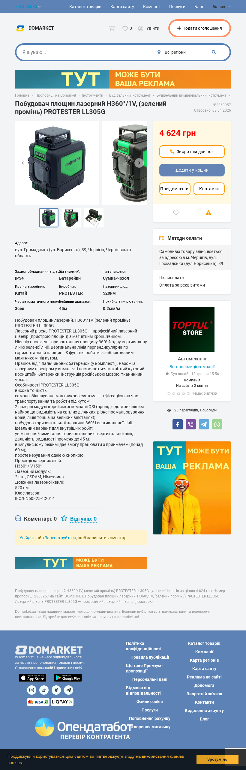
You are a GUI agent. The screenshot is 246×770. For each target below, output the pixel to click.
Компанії (151, 6)
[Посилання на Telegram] (68, 690)
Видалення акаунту (204, 710)
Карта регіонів (204, 660)
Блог (199, 6)
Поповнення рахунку (149, 718)
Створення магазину (149, 726)
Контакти (209, 188)
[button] (25, 763)
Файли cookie (149, 701)
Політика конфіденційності (143, 646)
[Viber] (191, 424)
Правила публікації (149, 657)
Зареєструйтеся (60, 537)
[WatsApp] (217, 424)
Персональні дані (149, 679)
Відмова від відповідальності (143, 690)
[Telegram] (204, 424)
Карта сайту (122, 6)
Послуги (177, 6)
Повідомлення (175, 188)
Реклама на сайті (204, 677)
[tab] (36, 519)
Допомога (204, 685)
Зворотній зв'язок (204, 693)
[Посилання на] (31, 690)
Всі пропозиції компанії (192, 366)
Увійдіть (28, 537)
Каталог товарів (85, 6)
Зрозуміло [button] (217, 759)
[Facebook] (177, 424)
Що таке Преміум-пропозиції (144, 668)
